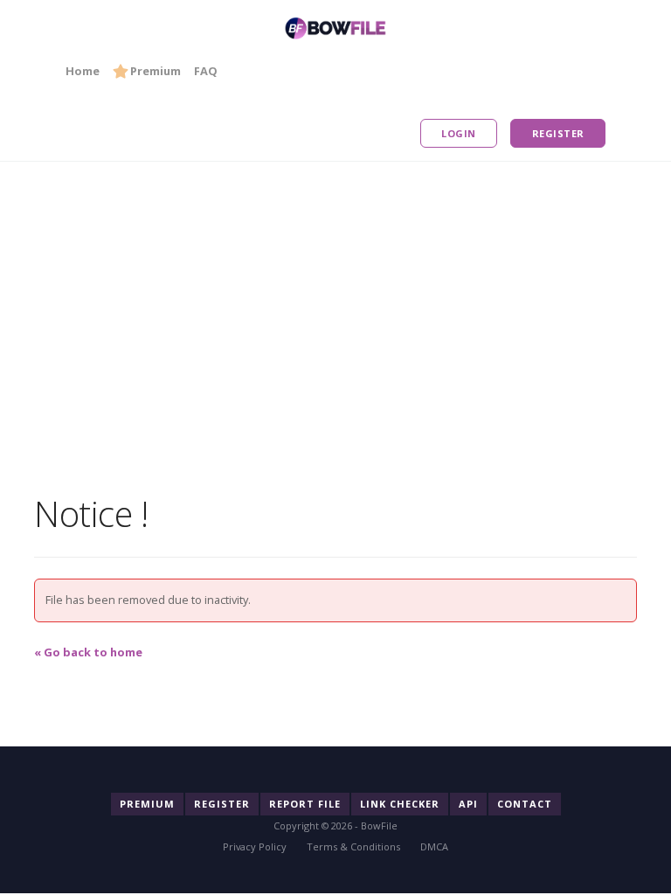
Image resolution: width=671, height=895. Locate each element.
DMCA (434, 846)
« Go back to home (88, 652)
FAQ (206, 71)
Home (83, 71)
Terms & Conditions (353, 846)
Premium (155, 71)
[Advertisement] (335, 284)
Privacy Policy (255, 846)
